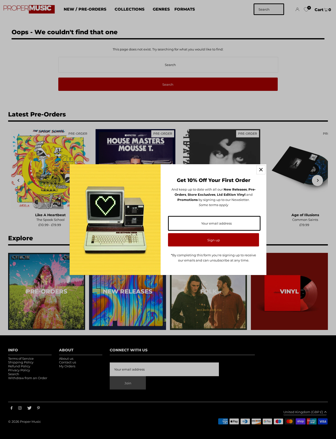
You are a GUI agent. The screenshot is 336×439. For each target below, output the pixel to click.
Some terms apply (213, 205)
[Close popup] (261, 169)
